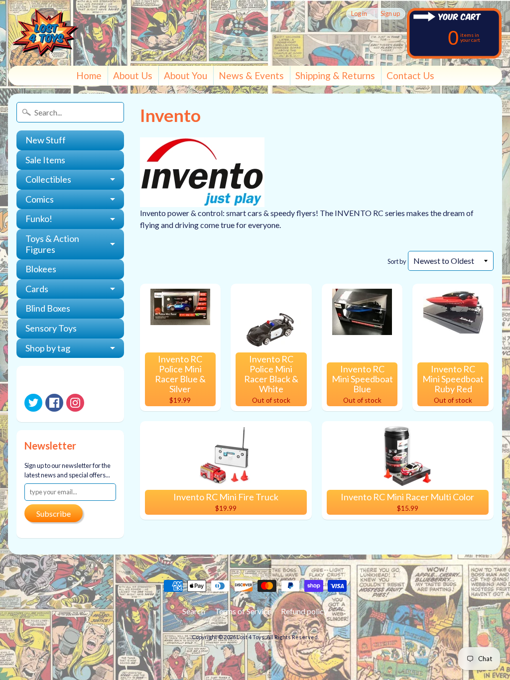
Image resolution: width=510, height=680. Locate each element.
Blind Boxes (47, 308)
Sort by (396, 261)
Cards (36, 288)
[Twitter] (33, 403)
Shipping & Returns (335, 75)
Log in (359, 13)
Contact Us (410, 75)
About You (185, 75)
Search (193, 611)
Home (89, 75)
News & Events (251, 75)
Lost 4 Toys (250, 637)
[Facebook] (54, 403)
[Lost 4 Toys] (45, 33)
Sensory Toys (51, 328)
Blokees (40, 268)
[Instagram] (75, 403)
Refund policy (304, 611)
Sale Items (45, 159)
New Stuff (45, 139)
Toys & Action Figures (52, 244)
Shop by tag (47, 347)
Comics (39, 199)
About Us (132, 75)
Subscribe (53, 513)
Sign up (390, 13)
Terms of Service (243, 611)
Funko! (38, 218)
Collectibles (48, 179)
